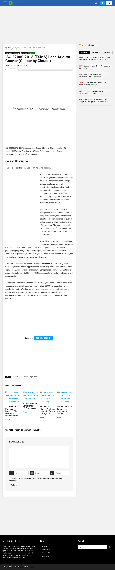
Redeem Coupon (43, 338)
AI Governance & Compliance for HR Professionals (30, 406)
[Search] (96, 3)
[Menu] (5, 3)
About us (45, 546)
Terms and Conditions (49, 553)
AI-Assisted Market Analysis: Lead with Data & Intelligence (47, 410)
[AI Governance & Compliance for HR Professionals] (31, 392)
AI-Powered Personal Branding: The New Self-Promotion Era (11, 411)
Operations (24, 53)
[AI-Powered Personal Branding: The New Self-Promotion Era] (13, 392)
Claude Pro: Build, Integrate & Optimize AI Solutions (64, 410)
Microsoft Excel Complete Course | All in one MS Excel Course (95, 59)
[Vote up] (14, 69)
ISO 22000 (13, 47)
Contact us (45, 556)
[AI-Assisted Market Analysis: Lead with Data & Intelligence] (48, 392)
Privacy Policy (46, 549)
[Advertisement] (57, 23)
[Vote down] (10, 69)
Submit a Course (102, 3)
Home (7, 47)
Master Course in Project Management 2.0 (90, 75)
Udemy (32, 53)
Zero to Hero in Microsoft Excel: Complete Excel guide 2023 (93, 101)
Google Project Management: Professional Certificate (92, 92)
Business (16, 53)
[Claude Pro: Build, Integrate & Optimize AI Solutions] (65, 392)
